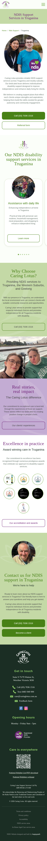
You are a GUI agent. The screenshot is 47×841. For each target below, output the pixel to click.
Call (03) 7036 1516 (23, 116)
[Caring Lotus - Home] (6, 4)
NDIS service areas (23, 823)
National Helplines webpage (23, 777)
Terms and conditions (23, 811)
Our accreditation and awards (23, 523)
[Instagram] (26, 708)
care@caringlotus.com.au (26, 696)
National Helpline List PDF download (23, 773)
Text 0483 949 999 (25, 692)
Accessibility (23, 819)
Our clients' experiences (23, 425)
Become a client (23, 633)
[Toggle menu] (43, 4)
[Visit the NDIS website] (23, 735)
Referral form (23, 125)
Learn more (23, 238)
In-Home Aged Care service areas (23, 827)
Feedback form (25, 701)
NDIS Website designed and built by (23, 834)
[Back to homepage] (23, 657)
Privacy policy (23, 815)
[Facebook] (21, 708)
